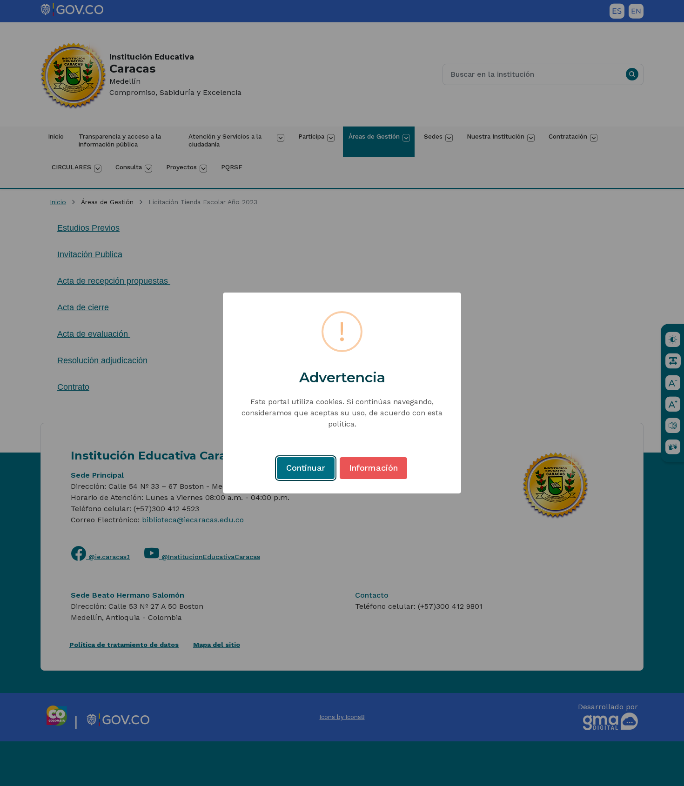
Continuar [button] (305, 468)
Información (373, 468)
